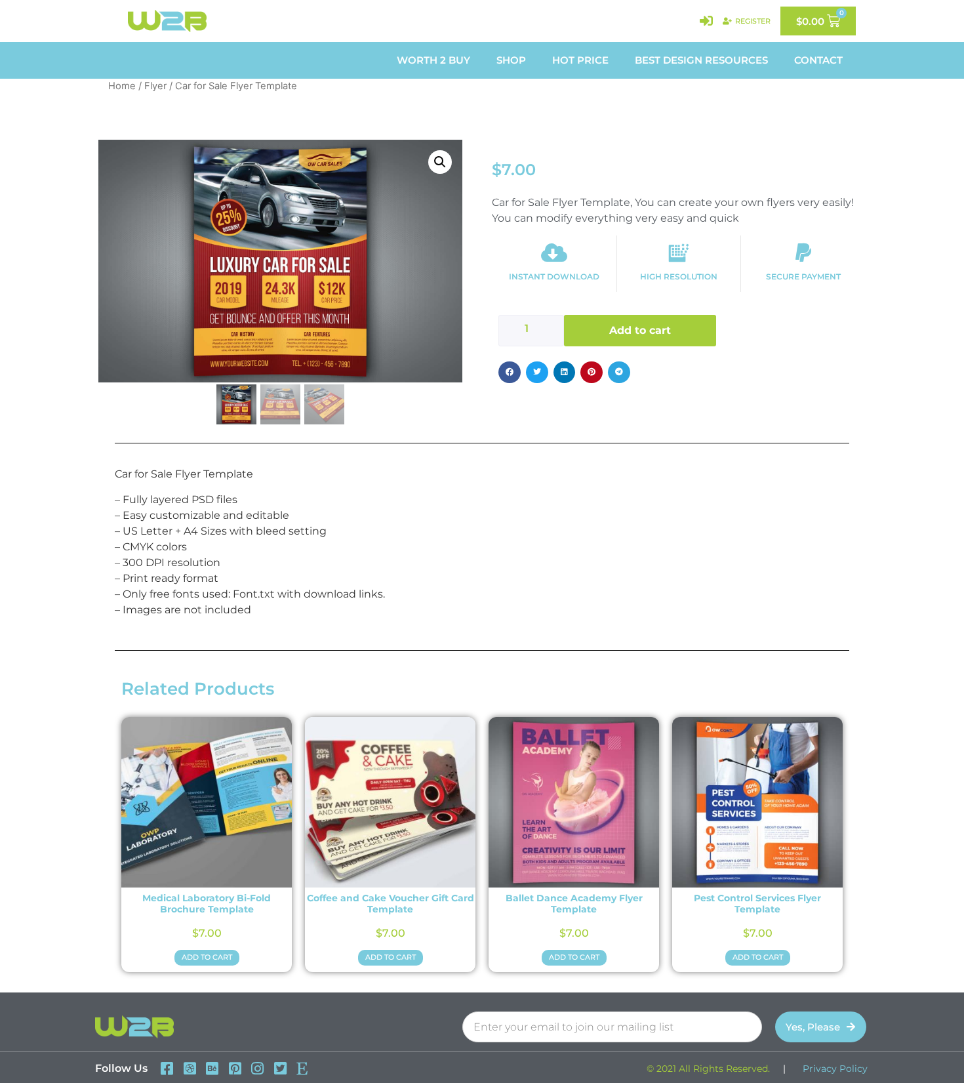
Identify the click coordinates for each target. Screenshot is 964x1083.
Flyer (155, 86)
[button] (440, 162)
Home (122, 86)
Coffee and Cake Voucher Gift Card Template (390, 903)
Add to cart (640, 330)
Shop (511, 60)
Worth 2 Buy (433, 60)
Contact (818, 60)
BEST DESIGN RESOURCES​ (701, 60)
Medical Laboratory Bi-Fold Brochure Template (206, 903)
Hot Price (580, 60)
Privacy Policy (835, 1068)
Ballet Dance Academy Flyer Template (574, 903)
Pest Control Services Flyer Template (757, 903)
